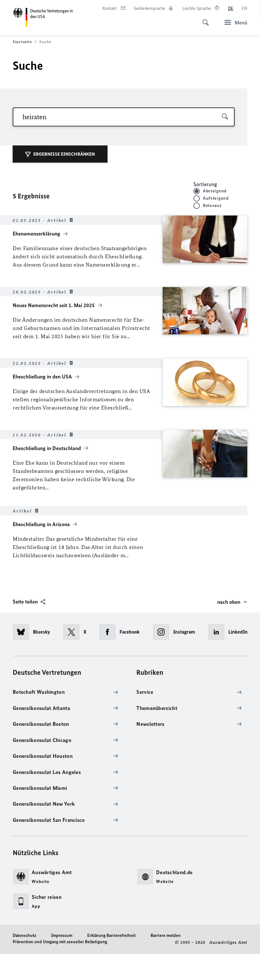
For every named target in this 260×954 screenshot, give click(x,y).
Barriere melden (166, 935)
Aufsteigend (216, 198)
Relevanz (212, 205)
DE (230, 8)
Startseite (22, 41)
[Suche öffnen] (204, 19)
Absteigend (215, 191)
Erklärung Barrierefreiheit (111, 935)
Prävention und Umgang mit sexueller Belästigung (60, 941)
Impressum (61, 935)
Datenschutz (24, 935)
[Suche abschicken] (225, 117)
